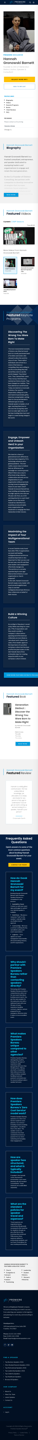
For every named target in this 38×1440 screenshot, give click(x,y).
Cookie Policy (24, 1432)
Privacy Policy (12, 1432)
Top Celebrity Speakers (12, 1374)
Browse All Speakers (11, 1379)
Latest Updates (10, 1397)
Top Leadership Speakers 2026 (15, 1371)
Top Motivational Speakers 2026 (15, 1368)
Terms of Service (19, 1435)
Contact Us (8, 1400)
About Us (8, 1391)
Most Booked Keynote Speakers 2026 (17, 1365)
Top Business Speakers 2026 (14, 1362)
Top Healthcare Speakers (13, 1376)
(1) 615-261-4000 (15, 1334)
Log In (7, 1412)
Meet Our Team (10, 1394)
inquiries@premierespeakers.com (19, 1338)
